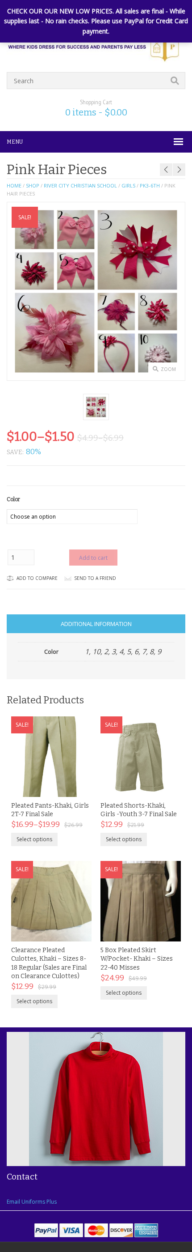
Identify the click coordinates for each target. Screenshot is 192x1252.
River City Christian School (80, 185)
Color (13, 499)
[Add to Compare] (75, 787)
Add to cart (93, 558)
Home (14, 185)
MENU (15, 142)
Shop (32, 185)
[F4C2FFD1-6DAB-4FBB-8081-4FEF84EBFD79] (96, 407)
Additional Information (96, 624)
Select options (34, 839)
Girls (128, 185)
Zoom (168, 369)
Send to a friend (95, 578)
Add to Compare (37, 578)
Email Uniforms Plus (32, 1201)
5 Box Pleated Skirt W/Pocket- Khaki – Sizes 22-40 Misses (136, 958)
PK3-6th (150, 185)
